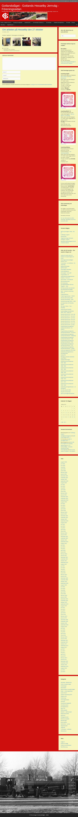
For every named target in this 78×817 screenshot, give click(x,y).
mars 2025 (63, 491)
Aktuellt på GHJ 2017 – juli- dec (68, 317)
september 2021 (64, 562)
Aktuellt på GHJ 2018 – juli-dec (68, 324)
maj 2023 (63, 527)
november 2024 (64, 498)
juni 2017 (63, 650)
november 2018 (64, 621)
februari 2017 (64, 657)
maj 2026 (63, 467)
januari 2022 (64, 555)
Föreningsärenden (65, 699)
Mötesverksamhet (65, 713)
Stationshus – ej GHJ (65, 724)
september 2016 (64, 666)
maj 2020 (63, 590)
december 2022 (64, 536)
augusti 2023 (64, 522)
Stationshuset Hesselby (66, 309)
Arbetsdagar (64, 686)
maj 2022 (63, 548)
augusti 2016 (64, 668)
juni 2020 (63, 588)
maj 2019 (63, 611)
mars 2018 (63, 635)
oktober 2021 (64, 560)
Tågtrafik (63, 727)
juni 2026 (63, 465)
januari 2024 (64, 514)
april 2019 (63, 612)
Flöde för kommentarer (66, 745)
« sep (62, 422)
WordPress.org (64, 747)
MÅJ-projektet (64, 710)
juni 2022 (63, 547)
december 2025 (64, 475)
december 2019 (64, 599)
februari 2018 (64, 637)
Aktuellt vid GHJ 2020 (65, 391)
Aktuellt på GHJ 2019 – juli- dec (68, 321)
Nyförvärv (63, 715)
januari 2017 (64, 659)
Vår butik (73, 22)
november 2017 (64, 642)
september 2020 (64, 583)
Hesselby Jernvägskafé (66, 703)
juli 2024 (63, 503)
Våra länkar (3, 24)
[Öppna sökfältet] (77, 25)
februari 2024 (64, 512)
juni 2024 (63, 505)
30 (74, 417)
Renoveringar (6, 48)
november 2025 (64, 477)
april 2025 (63, 489)
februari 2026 (64, 472)
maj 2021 (63, 569)
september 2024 (64, 500)
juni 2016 (63, 671)
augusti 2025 (64, 482)
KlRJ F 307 (63, 708)
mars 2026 (63, 470)
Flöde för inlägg (64, 743)
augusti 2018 (64, 626)
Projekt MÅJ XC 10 (65, 274)
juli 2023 (63, 524)
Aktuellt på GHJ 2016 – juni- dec (68, 314)
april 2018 (63, 633)
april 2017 (63, 654)
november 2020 (64, 579)
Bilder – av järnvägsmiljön (67, 691)
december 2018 (64, 619)
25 (63, 417)
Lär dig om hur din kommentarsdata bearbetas (41, 84)
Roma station (64, 722)
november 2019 (64, 600)
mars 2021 (63, 572)
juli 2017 (63, 649)
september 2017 (64, 645)
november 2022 (64, 538)
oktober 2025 (64, 479)
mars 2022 (63, 552)
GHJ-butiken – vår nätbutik (67, 279)
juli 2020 (63, 586)
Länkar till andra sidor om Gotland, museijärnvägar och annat (67, 257)
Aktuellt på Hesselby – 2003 (67, 299)
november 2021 (64, 559)
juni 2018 (63, 630)
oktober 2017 (64, 644)
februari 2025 (64, 493)
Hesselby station (64, 705)
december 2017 (64, 640)
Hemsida (63, 701)
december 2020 (64, 578)
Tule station (68, 22)
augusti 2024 (64, 501)
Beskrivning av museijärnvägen (68, 689)
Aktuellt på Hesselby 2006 (67, 297)
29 (72, 417)
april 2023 (63, 529)
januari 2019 (64, 618)
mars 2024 (63, 510)
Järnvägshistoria (64, 706)
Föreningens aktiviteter (66, 269)
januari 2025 (64, 495)
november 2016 (64, 663)
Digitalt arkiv (64, 696)
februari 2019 (64, 616)
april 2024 (63, 508)
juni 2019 (63, 609)
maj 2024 (63, 507)
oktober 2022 (64, 540)
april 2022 (63, 550)
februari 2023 (64, 533)
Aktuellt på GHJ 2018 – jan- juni (68, 319)
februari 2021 (64, 574)
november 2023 (64, 517)
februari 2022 (64, 553)
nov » (65, 422)
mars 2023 (63, 531)
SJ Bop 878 (63, 355)
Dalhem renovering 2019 (66, 694)
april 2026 (63, 469)
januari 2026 (64, 474)
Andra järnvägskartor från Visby (68, 350)
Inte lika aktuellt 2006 (66, 390)
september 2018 (64, 624)
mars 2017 (63, 656)
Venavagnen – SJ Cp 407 (66, 273)
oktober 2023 (64, 519)
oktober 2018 (64, 623)
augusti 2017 (64, 647)
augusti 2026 (64, 462)
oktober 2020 (64, 581)
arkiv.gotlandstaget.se (73, 1)
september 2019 (64, 604)
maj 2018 (63, 631)
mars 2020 (63, 593)
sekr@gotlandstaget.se (66, 435)
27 (68, 417)
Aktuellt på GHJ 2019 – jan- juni (68, 323)
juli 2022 (63, 545)
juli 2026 (63, 463)
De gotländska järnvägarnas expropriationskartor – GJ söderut (67, 328)
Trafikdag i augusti (65, 234)
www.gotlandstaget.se (47, 1)
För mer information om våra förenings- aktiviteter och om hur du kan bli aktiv (68, 219)
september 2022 (64, 541)
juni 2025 (63, 486)
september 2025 (64, 481)
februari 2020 (64, 595)
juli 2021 (63, 566)
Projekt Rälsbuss (64, 294)
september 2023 (64, 521)
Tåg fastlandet (64, 725)
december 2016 (64, 661)
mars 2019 (63, 614)
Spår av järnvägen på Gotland (67, 393)
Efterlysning (63, 236)
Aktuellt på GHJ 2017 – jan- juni (68, 316)
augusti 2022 (64, 543)
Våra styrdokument (65, 281)
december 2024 (64, 496)
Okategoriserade (64, 717)
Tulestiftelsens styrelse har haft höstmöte (12, 50)
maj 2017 (63, 652)
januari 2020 (64, 597)
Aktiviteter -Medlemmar (66, 682)
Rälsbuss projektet (65, 718)
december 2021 (64, 557)
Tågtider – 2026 (64, 286)
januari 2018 (64, 638)
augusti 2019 (64, 605)
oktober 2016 (64, 664)
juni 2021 (63, 567)
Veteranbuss (63, 731)
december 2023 (64, 515)
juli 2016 (63, 670)
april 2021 (63, 571)
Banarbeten (63, 687)
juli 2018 (63, 628)
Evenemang (63, 698)
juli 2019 (63, 607)
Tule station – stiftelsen (66, 729)
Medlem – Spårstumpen (66, 712)
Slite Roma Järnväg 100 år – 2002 (68, 301)
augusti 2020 (64, 585)
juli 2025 (63, 484)
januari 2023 (64, 534)
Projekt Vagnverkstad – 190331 (68, 296)
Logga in (63, 741)
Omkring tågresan (65, 271)
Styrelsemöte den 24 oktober (9, 49)
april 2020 (63, 592)
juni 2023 (63, 526)
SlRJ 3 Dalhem (64, 76)
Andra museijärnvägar (66, 684)
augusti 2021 (64, 564)
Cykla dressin (64, 692)
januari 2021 (64, 576)
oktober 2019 (64, 602)
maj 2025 (63, 488)
